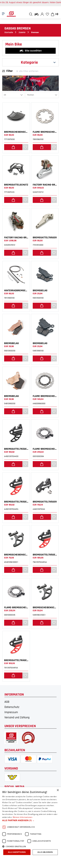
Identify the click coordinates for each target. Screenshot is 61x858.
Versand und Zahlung (16, 717)
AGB (6, 702)
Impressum (11, 712)
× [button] (58, 790)
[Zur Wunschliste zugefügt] (25, 147)
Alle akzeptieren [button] (17, 852)
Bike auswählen (33, 50)
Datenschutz (11, 707)
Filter (9, 71)
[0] (47, 14)
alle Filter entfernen (28, 71)
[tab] (30, 62)
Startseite (8, 32)
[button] (30, 820)
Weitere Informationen (22, 817)
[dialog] (30, 822)
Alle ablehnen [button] (45, 852)
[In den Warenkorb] (13, 147)
